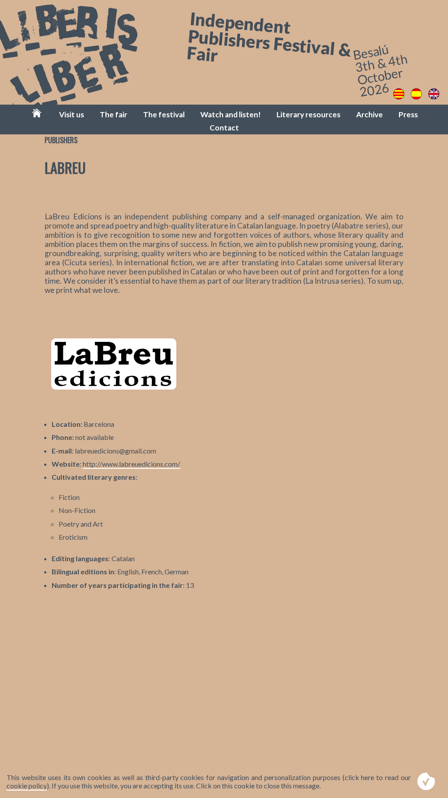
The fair (113, 114)
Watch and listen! (230, 114)
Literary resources (308, 114)
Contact (224, 127)
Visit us (71, 114)
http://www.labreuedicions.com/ (131, 464)
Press (408, 114)
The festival (164, 114)
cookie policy (27, 785)
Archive (369, 114)
